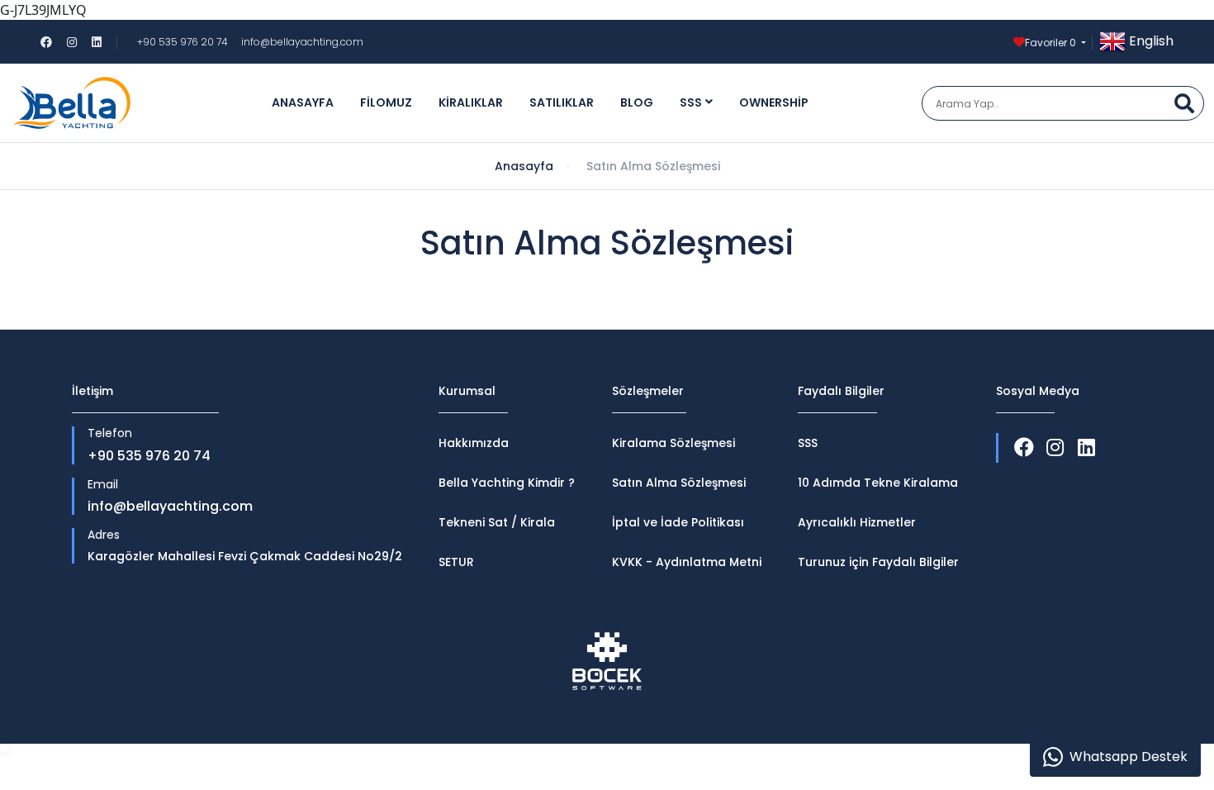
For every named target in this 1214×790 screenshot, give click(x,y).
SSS (691, 102)
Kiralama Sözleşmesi (673, 443)
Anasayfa (303, 102)
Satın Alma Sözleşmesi (679, 482)
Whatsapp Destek (1128, 756)
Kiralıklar (471, 102)
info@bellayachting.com (302, 42)
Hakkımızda (474, 443)
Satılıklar (561, 102)
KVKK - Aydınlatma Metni (686, 562)
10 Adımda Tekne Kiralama (878, 482)
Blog (636, 102)
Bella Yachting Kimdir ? (507, 482)
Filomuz (386, 102)
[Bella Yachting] (72, 103)
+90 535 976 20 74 (182, 42)
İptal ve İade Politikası (678, 522)
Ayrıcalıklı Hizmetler (857, 522)
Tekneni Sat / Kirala (497, 522)
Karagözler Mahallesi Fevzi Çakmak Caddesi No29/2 (245, 557)
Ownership (774, 102)
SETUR (456, 562)
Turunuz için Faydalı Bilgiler (878, 562)
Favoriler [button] (1050, 43)
